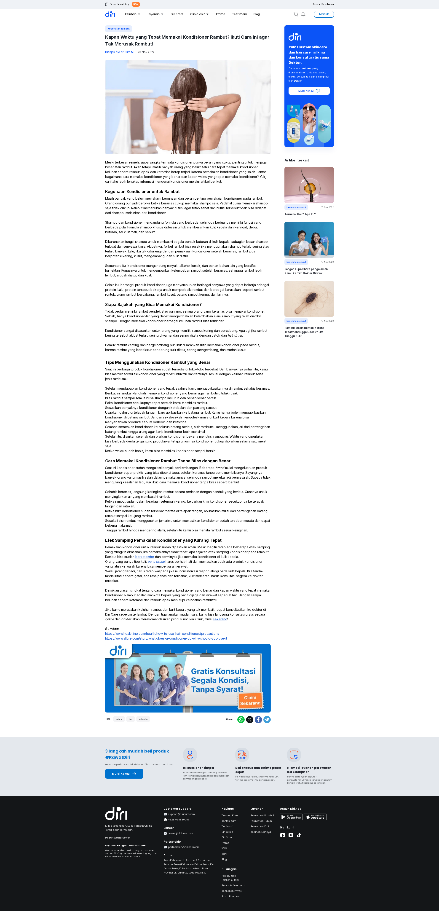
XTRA (225, 848)
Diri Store (177, 14)
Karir (224, 854)
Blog (257, 14)
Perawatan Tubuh (261, 821)
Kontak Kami (229, 821)
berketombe (144, 557)
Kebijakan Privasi (232, 891)
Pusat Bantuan (323, 4)
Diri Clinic (227, 832)
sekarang (220, 619)
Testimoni (239, 14)
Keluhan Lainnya (261, 832)
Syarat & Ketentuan (233, 885)
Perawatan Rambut (262, 815)
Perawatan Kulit (260, 826)
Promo (220, 14)
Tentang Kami (230, 815)
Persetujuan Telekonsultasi (230, 878)
